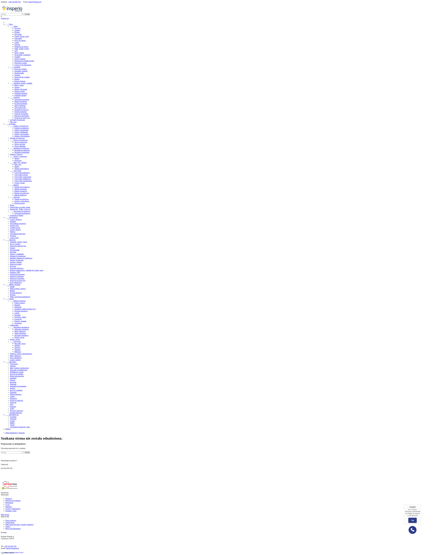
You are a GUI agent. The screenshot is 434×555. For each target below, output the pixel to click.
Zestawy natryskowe (21, 201)
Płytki (12, 205)
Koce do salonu (20, 40)
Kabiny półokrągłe (21, 132)
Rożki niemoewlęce (17, 376)
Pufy (11, 405)
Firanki (17, 32)
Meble (12, 423)
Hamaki (17, 305)
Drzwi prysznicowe (19, 140)
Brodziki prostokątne (21, 152)
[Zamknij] (422, 504)
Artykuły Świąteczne (17, 120)
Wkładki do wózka (17, 372)
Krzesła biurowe (16, 293)
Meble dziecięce (15, 394)
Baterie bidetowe (20, 195)
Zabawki (13, 402)
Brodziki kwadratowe (22, 150)
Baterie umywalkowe (22, 187)
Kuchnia (15, 97)
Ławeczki (17, 319)
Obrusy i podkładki (17, 254)
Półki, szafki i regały (21, 49)
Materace (17, 352)
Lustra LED (14, 238)
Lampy (12, 396)
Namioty (17, 350)
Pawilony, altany (20, 317)
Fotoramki (18, 38)
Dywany (17, 28)
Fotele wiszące (19, 303)
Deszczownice (19, 203)
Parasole (17, 315)
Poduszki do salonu (21, 47)
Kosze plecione (19, 81)
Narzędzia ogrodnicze (19, 327)
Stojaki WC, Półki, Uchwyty (20, 209)
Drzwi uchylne (19, 144)
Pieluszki (13, 384)
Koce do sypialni (20, 69)
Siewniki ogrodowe (21, 335)
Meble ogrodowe (18, 301)
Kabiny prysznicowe (19, 126)
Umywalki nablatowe (22, 173)
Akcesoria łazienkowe (22, 213)
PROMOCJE (12, 415)
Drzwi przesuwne (20, 142)
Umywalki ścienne (21, 175)
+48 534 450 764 (14, 2)
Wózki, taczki (19, 337)
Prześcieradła (19, 73)
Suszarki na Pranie (16, 215)
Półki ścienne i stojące (18, 289)
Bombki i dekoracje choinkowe (21, 258)
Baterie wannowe (20, 191)
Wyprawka (14, 364)
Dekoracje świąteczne (18, 256)
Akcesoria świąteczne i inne (20, 427)
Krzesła (12, 295)
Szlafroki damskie (20, 93)
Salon (14, 26)
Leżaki (16, 313)
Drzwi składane (20, 146)
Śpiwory (17, 348)
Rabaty (8, 429)
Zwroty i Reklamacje (12, 509)
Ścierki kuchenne (20, 112)
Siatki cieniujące (20, 333)
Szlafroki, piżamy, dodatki (21, 83)
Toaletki (17, 57)
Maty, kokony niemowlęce (19, 368)
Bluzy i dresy (19, 85)
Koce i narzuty (15, 244)
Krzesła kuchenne (20, 104)
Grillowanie (14, 325)
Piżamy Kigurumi (20, 89)
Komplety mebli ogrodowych (24, 309)
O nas (7, 505)
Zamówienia (9, 522)
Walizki (17, 346)
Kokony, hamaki (20, 321)
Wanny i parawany (18, 156)
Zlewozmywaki (20, 108)
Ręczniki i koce (20, 344)
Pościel (12, 248)
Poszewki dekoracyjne (18, 246)
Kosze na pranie (15, 264)
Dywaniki (18, 34)
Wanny (17, 158)
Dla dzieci (10, 362)
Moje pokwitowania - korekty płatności (19, 525)
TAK (412, 520)
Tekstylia (10, 240)
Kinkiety (13, 221)
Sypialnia (15, 67)
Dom (9, 24)
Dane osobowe (10, 520)
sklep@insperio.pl (34, 2)
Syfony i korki (19, 183)
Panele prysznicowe (21, 199)
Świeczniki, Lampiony (22, 55)
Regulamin (9, 503)
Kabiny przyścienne (21, 134)
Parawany (18, 160)
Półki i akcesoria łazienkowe (20, 297)
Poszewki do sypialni (22, 77)
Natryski (15, 197)
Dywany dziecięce (16, 411)
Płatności (8, 507)
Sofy (16, 51)
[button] (412, 530)
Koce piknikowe (16, 282)
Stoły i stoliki (19, 53)
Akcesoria (18, 323)
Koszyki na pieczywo (22, 118)
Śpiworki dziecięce (17, 268)
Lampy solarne (15, 360)
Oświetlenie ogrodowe (18, 224)
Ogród (9, 299)
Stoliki (12, 287)
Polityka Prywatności (13, 501)
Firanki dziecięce (16, 413)
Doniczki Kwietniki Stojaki (24, 61)
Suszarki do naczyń (21, 110)
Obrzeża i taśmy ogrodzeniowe (21, 354)
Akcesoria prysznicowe (20, 211)
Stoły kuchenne (20, 106)
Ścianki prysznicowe (17, 138)
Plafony (12, 232)
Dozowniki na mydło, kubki (20, 207)
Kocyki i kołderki (16, 390)
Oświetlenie (11, 217)
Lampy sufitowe (16, 219)
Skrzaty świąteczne (17, 260)
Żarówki (13, 236)
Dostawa (8, 499)
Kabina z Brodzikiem (22, 136)
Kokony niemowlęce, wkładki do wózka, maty (26, 270)
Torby (12, 409)
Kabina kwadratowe (21, 128)
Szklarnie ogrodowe (21, 329)
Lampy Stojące (15, 230)
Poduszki (13, 392)
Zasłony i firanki (16, 262)
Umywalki (15, 171)
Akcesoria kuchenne (21, 99)
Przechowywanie (20, 63)
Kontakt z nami (10, 511)
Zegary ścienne (19, 59)
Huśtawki (17, 307)
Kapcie (17, 87)
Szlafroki (13, 378)
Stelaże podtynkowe (21, 169)
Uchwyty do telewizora (22, 65)
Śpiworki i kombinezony (19, 370)
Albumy (13, 366)
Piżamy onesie (19, 91)
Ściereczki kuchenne (17, 274)
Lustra (16, 43)
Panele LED (14, 226)
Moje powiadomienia (13, 529)
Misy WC (17, 165)
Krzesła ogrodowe (21, 311)
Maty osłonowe (20, 331)
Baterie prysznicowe (21, 193)
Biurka (16, 79)
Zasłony (17, 30)
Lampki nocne (15, 228)
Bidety (16, 167)
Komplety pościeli (20, 71)
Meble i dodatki (12, 285)
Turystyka (15, 341)
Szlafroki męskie (20, 95)
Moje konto (5, 515)
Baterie (14, 185)
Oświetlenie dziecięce (17, 234)
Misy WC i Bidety (18, 162)
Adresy (8, 527)
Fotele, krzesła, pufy (21, 36)
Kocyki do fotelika (16, 374)
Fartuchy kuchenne (21, 114)
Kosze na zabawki (16, 400)
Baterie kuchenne (20, 101)
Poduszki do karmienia (18, 386)
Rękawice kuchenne (21, 116)
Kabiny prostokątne (21, 130)
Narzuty (17, 45)
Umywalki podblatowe (22, 179)
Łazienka (10, 124)
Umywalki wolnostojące (23, 181)
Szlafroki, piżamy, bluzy (18, 242)
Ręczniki (13, 252)
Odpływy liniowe (16, 154)
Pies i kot (13, 122)
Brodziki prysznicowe (19, 148)
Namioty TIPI (15, 272)
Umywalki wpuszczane (22, 177)
